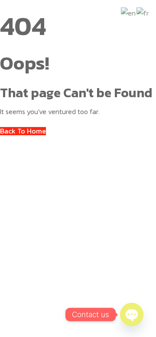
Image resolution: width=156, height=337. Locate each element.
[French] (143, 12)
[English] (128, 12)
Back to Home (23, 131)
